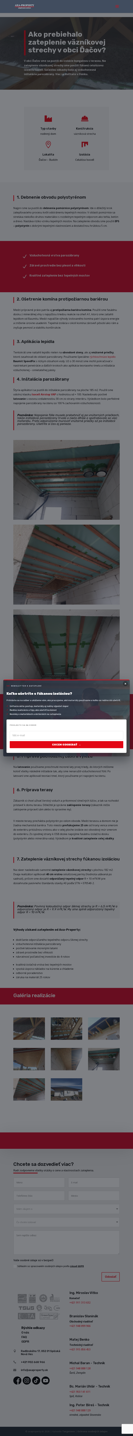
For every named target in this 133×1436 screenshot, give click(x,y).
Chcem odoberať (66, 744)
